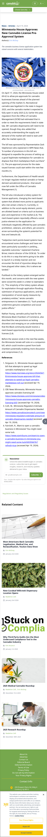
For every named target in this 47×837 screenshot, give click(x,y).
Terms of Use (23, 767)
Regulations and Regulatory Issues (15, 493)
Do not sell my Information (23, 773)
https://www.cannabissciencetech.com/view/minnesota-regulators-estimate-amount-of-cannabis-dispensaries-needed (25, 415)
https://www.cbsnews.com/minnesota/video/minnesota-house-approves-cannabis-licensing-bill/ (25, 399)
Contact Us (23, 759)
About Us (23, 754)
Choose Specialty (21, 10)
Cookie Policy (19, 816)
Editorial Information (23, 765)
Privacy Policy (23, 770)
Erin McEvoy (10, 550)
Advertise (23, 757)
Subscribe (35, 475)
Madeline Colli (11, 597)
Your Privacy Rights (23, 775)
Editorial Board (23, 762)
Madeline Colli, (11, 689)
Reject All (26, 827)
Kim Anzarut (10, 645)
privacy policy (8, 481)
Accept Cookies (26, 833)
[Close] (43, 794)
